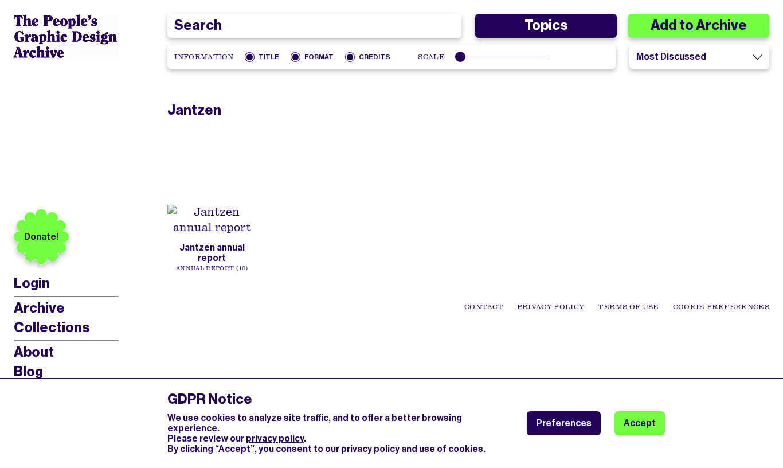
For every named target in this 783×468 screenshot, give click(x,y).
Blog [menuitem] (28, 372)
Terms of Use (628, 306)
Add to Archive (699, 25)
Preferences (564, 423)
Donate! (41, 236)
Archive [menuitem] (39, 308)
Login (32, 283)
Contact (483, 306)
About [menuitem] (34, 352)
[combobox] (314, 26)
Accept (640, 423)
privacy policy (275, 438)
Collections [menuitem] (51, 327)
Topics (545, 25)
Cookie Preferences (721, 306)
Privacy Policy (551, 306)
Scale (431, 56)
